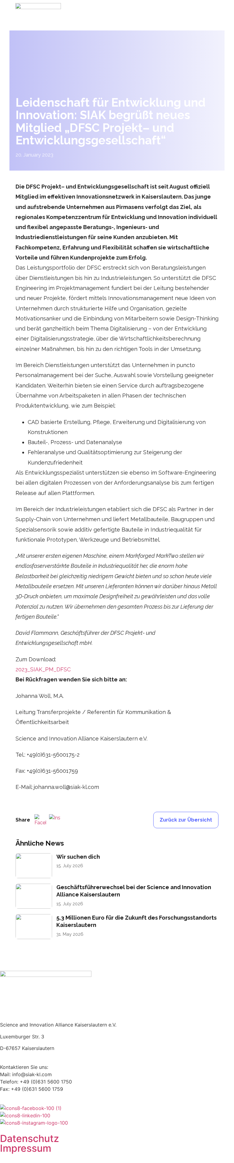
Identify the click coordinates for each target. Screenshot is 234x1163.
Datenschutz (29, 1138)
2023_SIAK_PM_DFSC (43, 669)
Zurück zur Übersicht (186, 820)
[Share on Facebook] (40, 820)
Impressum (25, 1148)
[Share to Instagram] (55, 820)
